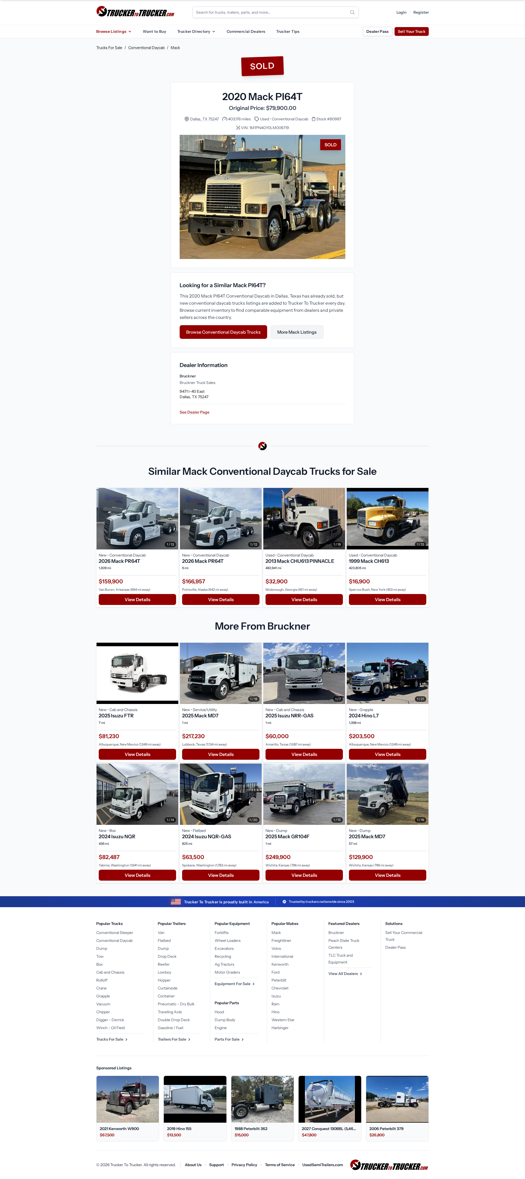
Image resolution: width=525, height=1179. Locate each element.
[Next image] (172, 518)
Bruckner (336, 932)
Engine (221, 1027)
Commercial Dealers (246, 31)
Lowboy (164, 972)
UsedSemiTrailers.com (322, 1164)
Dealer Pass (377, 31)
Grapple (103, 996)
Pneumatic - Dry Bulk (176, 1004)
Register (421, 12)
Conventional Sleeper (114, 932)
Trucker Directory (193, 31)
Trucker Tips (287, 31)
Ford (275, 972)
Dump (101, 948)
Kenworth (280, 964)
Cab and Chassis (110, 972)
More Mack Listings (297, 332)
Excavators (224, 948)
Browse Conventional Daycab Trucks (223, 332)
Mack (175, 47)
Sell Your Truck (411, 31)
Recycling (223, 956)
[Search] (352, 12)
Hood (219, 1011)
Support (216, 1164)
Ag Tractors (224, 964)
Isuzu (276, 996)
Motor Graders (227, 972)
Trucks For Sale (109, 47)
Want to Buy (154, 31)
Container (166, 996)
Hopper (164, 980)
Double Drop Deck (174, 1019)
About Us (193, 1164)
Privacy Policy (244, 1164)
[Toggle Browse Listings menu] (129, 31)
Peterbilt (279, 980)
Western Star (283, 1019)
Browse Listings (111, 31)
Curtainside (167, 988)
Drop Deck (167, 956)
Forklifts (222, 932)
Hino (275, 1011)
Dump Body (225, 1019)
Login (401, 12)
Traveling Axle (170, 1011)
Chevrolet (280, 988)
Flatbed (164, 940)
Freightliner (281, 940)
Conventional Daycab (146, 47)
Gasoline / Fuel (170, 1027)
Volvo (276, 948)
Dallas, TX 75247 (204, 119)
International (282, 956)
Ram (275, 1004)
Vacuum (103, 1004)
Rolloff (101, 980)
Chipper (103, 1011)
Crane (101, 988)
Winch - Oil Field (110, 1027)
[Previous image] (102, 518)
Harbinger (280, 1027)
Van (161, 932)
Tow (100, 956)
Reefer (164, 964)
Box (99, 964)
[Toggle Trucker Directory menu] (213, 31)
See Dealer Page (194, 412)
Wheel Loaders (228, 940)
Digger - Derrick (110, 1019)
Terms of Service (280, 1164)
